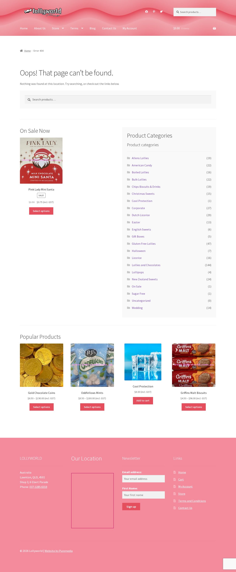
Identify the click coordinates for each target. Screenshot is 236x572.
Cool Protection (142, 201)
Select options (41, 211)
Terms (74, 28)
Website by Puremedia (59, 551)
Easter (136, 222)
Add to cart (142, 400)
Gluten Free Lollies (144, 243)
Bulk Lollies (139, 179)
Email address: (132, 472)
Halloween (138, 251)
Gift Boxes (138, 236)
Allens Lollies (140, 158)
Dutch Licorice (141, 215)
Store (55, 28)
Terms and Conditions (192, 501)
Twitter (161, 11)
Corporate (138, 208)
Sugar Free (138, 293)
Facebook (146, 11)
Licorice (137, 258)
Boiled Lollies (140, 172)
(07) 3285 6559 (38, 487)
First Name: (130, 488)
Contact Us (109, 28)
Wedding (137, 308)
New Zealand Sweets (145, 279)
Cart (181, 479)
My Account (130, 28)
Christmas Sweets (143, 193)
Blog (93, 28)
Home (24, 28)
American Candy (142, 165)
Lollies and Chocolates (146, 265)
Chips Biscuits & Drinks (146, 186)
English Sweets (141, 229)
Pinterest (154, 11)
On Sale (136, 286)
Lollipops (138, 272)
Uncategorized (141, 300)
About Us (40, 28)
